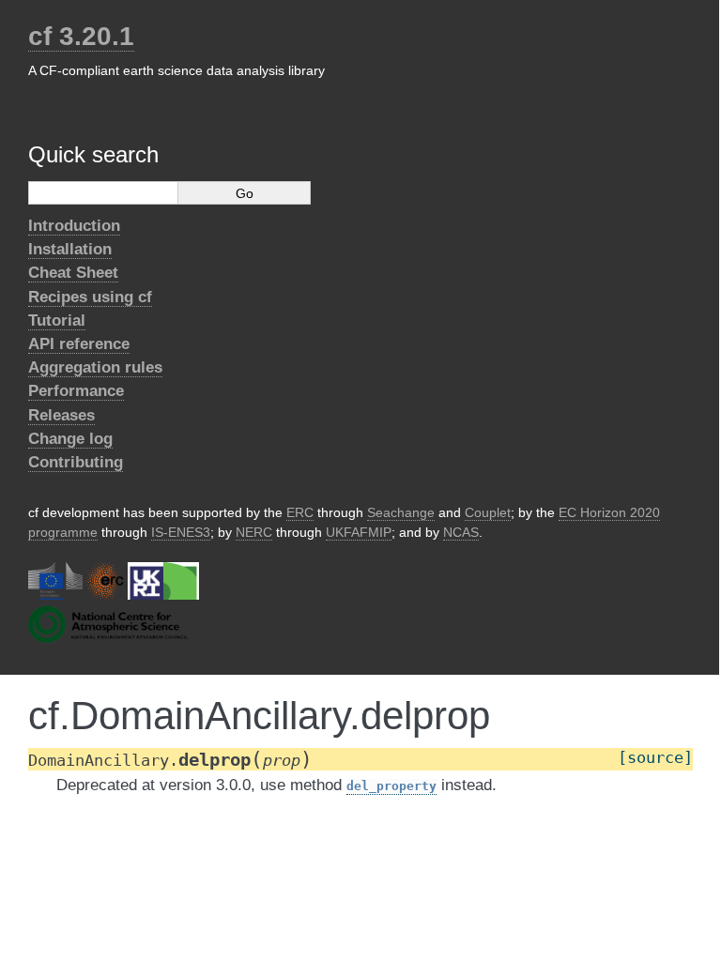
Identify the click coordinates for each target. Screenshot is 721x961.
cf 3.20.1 (81, 36)
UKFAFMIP (358, 532)
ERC (300, 512)
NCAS (461, 532)
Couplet (488, 512)
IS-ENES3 (180, 532)
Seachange (401, 512)
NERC (254, 532)
